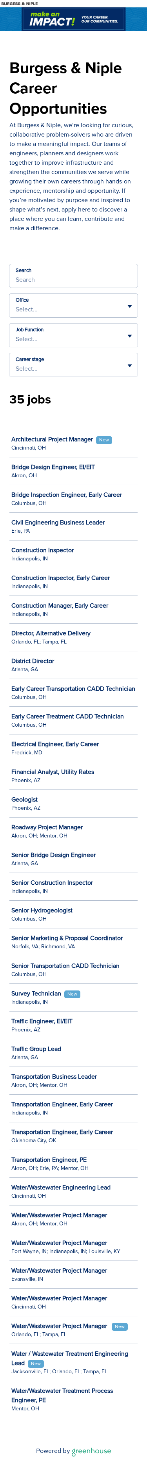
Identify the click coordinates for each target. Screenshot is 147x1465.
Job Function (30, 329)
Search (23, 270)
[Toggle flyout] (129, 306)
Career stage (30, 359)
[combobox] (16, 309)
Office (22, 300)
